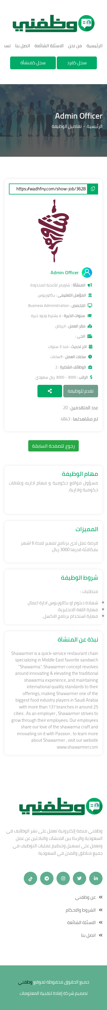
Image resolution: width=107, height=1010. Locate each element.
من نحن (75, 46)
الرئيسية (94, 46)
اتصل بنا (22, 46)
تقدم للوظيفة (81, 391)
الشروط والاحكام (81, 910)
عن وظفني (85, 897)
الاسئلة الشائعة (49, 46)
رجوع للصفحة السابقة (53, 445)
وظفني (25, 982)
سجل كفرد (76, 62)
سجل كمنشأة (33, 62)
